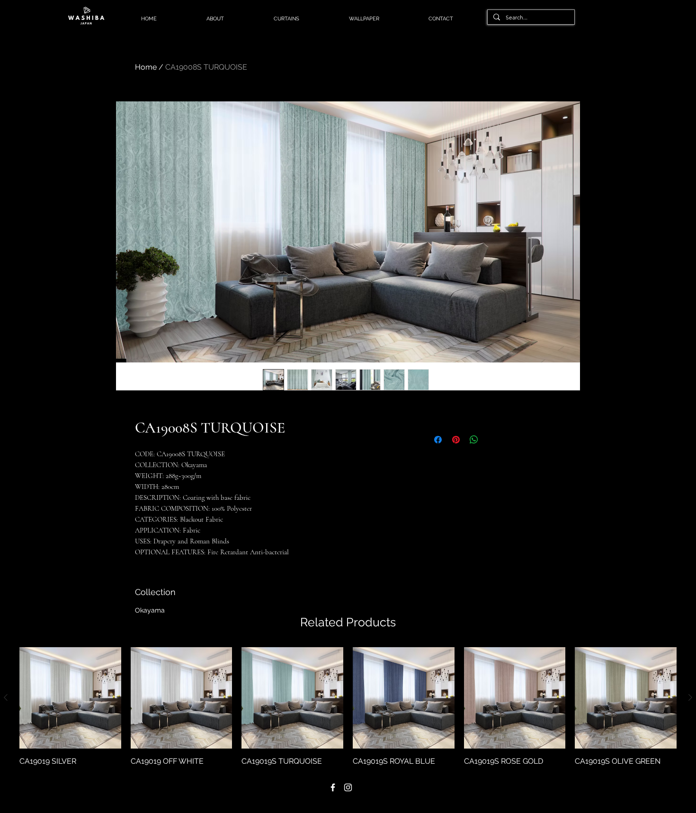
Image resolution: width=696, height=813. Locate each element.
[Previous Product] (5, 697)
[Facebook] (333, 787)
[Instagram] (348, 787)
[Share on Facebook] (438, 439)
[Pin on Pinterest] (456, 439)
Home (146, 67)
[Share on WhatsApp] (474, 439)
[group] (348, 707)
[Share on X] (492, 439)
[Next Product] (690, 697)
